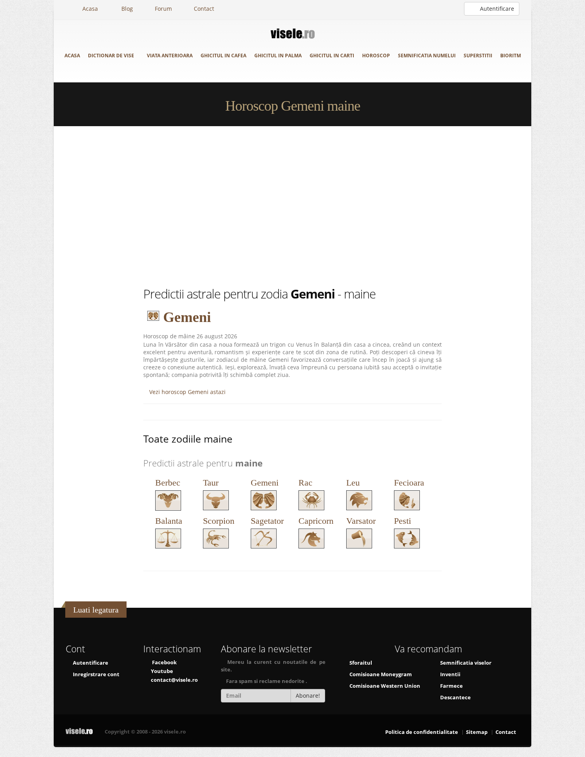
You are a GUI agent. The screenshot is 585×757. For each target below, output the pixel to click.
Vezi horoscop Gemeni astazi (187, 392)
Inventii (450, 674)
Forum (163, 8)
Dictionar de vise (111, 55)
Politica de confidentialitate (421, 732)
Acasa (89, 8)
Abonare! (308, 695)
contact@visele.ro (174, 680)
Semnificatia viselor (465, 662)
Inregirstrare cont (95, 674)
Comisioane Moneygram (380, 674)
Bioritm (510, 55)
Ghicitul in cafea (223, 55)
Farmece (451, 686)
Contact (204, 8)
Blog (126, 8)
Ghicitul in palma (278, 55)
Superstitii (478, 55)
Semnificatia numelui (427, 55)
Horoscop (376, 55)
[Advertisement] (292, 205)
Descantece (455, 697)
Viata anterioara (170, 55)
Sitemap (477, 732)
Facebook (164, 662)
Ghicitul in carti (332, 55)
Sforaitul (360, 662)
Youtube (162, 671)
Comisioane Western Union (384, 686)
